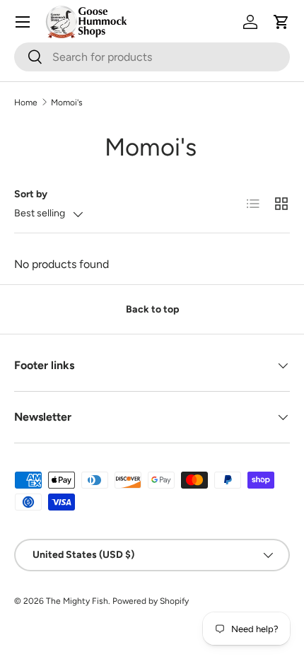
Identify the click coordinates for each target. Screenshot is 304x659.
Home (25, 102)
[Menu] (22, 21)
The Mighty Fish (77, 601)
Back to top (152, 309)
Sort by (30, 194)
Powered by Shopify (150, 601)
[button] (281, 21)
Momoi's (67, 102)
